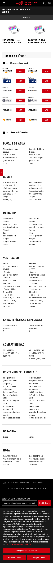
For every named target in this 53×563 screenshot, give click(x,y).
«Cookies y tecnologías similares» (19, 544)
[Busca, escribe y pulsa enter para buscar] (44, 3)
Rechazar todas (14, 557)
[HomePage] (4, 483)
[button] (3, 3)
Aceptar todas (39, 557)
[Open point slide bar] (1, 172)
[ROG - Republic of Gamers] (26, 3)
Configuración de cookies (26, 550)
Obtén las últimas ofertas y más (16, 499)
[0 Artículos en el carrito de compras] (49, 3)
